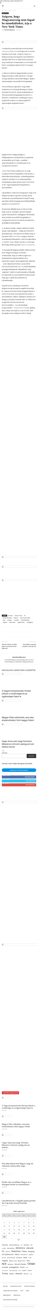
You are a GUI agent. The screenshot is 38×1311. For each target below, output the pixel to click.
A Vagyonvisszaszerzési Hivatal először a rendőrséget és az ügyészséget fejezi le (16, 694)
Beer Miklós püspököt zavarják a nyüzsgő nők (29, 645)
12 (14, 1226)
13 (19, 1226)
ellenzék (30, 1248)
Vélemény (25, 1273)
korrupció (19, 1257)
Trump (5, 1273)
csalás (4, 1248)
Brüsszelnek (19, 308)
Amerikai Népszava (9, 30)
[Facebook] (4, 34)
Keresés (4, 753)
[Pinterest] (12, 34)
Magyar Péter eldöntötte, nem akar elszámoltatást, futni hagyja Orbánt (16, 1125)
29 (29, 1233)
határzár (16, 618)
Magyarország (12, 10)
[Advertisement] (19, 327)
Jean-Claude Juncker (25, 618)
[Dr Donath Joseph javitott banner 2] (19, 580)
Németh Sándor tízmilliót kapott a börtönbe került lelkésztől (9, 646)
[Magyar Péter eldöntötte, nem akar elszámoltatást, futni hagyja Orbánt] (19, 707)
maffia (30, 1257)
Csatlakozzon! (30, 781)
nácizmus (10, 1264)
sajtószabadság (13, 1270)
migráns (5, 622)
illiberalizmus (24, 1254)
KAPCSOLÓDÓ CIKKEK (10, 670)
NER (4, 1264)
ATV (21, 1245)
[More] (33, 34)
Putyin (22, 1267)
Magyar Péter (21, 1261)
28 (24, 1233)
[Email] (25, 34)
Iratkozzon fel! (30, 784)
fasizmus (16, 1251)
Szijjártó (29, 1270)
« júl (18, 1239)
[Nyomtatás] (29, 34)
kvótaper (9, 620)
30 (33, 1233)
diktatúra (20, 1248)
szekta (24, 1270)
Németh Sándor (20, 1264)
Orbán (31, 1264)
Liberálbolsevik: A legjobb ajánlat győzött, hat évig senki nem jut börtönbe (19, 1202)
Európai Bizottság (7, 618)
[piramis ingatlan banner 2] (19, 129)
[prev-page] (2, 751)
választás (18, 1274)
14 (24, 1226)
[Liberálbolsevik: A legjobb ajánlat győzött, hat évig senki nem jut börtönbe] (19, 1195)
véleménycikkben (8, 51)
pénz (27, 1267)
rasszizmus (5, 1270)
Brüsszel (10, 615)
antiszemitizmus (14, 1245)
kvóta (4, 620)
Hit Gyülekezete (8, 1254)
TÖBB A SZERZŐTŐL (27, 670)
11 (9, 1226)
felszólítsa (16, 236)
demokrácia (10, 1248)
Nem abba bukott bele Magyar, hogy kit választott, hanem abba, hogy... (17, 1164)
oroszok (5, 1267)
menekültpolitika (25, 620)
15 (29, 1226)
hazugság (31, 1251)
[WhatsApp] (16, 34)
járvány (4, 1257)
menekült (16, 620)
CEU (31, 1245)
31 (4, 1237)
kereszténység (11, 1257)
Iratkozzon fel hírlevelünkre (19, 770)
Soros (19, 1270)
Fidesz (24, 1251)
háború (17, 1254)
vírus (31, 1273)
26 (14, 1233)
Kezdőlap (4, 10)
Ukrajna (11, 1274)
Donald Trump (18, 615)
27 (19, 1233)
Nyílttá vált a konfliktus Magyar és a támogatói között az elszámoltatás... (16, 1183)
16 (33, 1226)
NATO (28, 1261)
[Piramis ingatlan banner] (19, 558)
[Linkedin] (21, 34)
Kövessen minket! (30, 777)
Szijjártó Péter (21, 622)
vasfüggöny (30, 622)
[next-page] (4, 751)
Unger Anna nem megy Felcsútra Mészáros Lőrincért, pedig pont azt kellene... (16, 1145)
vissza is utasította (28, 245)
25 (9, 1233)
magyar (5, 1261)
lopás (25, 1257)
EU (24, 615)
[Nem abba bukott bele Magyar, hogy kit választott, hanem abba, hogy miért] (19, 1158)
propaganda (14, 1267)
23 (33, 1230)
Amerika (5, 1245)
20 (19, 1230)
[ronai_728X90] (19, 43)
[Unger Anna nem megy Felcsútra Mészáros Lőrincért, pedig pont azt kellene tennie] (19, 730)
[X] (8, 34)
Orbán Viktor (12, 622)
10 (4, 1226)
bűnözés (26, 1245)
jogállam (31, 1254)
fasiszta (8, 1251)
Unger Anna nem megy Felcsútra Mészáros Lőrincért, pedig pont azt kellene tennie (18, 744)
